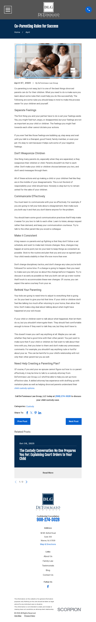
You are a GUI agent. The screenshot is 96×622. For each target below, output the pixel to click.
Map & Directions (48, 544)
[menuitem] (17, 616)
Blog (48, 570)
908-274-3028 (48, 519)
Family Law (48, 561)
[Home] (48, 9)
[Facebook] (47, 586)
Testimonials (48, 565)
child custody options (24, 388)
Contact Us (48, 575)
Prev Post (22, 421)
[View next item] (26, 482)
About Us (48, 556)
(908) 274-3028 (63, 396)
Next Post (73, 421)
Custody (30, 406)
